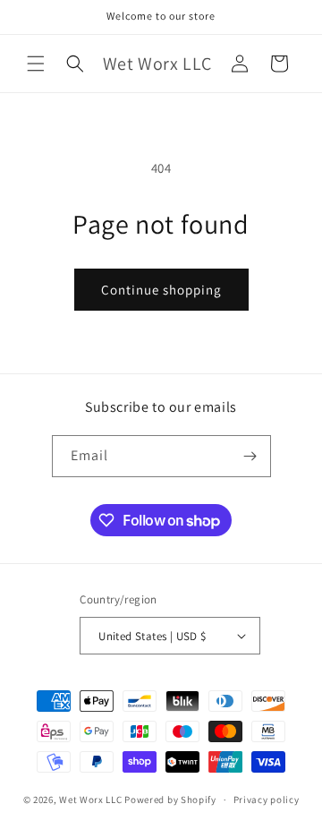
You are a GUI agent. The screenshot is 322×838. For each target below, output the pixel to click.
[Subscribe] (250, 456)
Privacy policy (266, 799)
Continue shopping (161, 289)
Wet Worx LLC (90, 799)
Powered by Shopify (170, 799)
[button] (35, 63)
